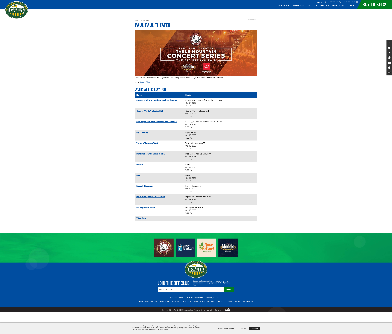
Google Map (144, 82)
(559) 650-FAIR (334, 2)
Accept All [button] (255, 328)
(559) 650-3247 (176, 297)
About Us (351, 5)
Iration (139, 164)
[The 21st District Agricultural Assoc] (16, 10)
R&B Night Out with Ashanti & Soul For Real (156, 121)
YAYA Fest (141, 218)
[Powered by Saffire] (227, 310)
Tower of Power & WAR (147, 143)
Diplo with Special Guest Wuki (150, 196)
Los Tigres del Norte (145, 207)
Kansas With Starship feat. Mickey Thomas (156, 100)
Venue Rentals (338, 5)
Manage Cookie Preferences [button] (226, 328)
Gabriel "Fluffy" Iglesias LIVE (149, 111)
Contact (220, 301)
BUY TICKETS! (374, 4)
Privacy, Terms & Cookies (243, 301)
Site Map (229, 301)
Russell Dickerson (144, 186)
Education (324, 5)
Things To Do (298, 5)
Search (325, 2)
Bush (138, 175)
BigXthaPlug (142, 132)
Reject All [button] (243, 328)
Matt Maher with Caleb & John (150, 154)
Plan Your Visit (283, 5)
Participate (312, 5)
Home (136, 20)
